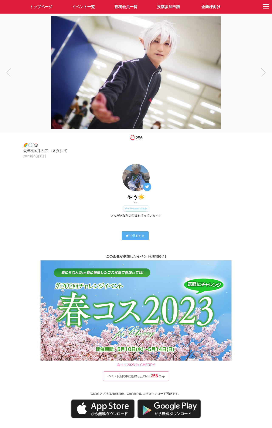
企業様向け (211, 7)
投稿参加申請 (168, 7)
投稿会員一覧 (126, 7)
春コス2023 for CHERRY (136, 365)
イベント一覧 (83, 7)
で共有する (137, 235)
